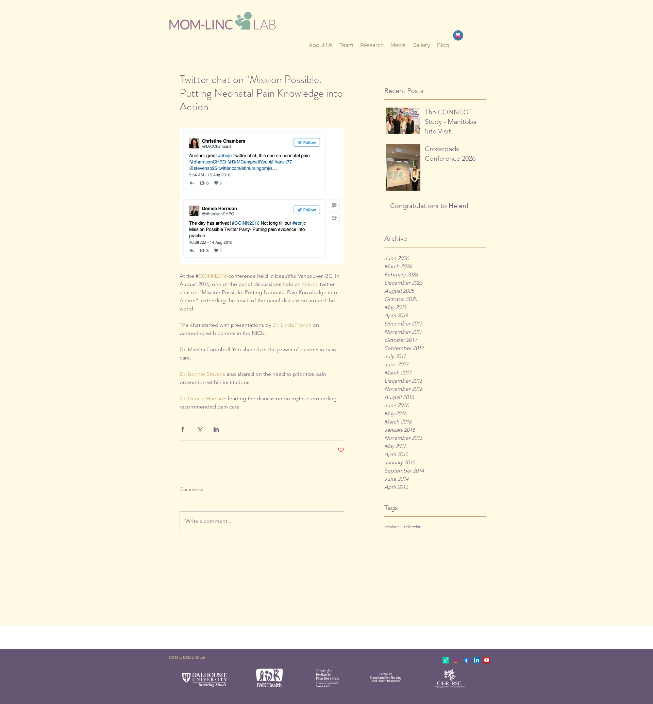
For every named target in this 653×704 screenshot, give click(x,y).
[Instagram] (456, 660)
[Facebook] (466, 660)
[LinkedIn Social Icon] (476, 660)
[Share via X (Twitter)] (199, 429)
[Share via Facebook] (183, 429)
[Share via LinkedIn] (216, 429)
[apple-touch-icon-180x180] (445, 660)
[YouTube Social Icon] (486, 660)
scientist (412, 527)
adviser (391, 527)
